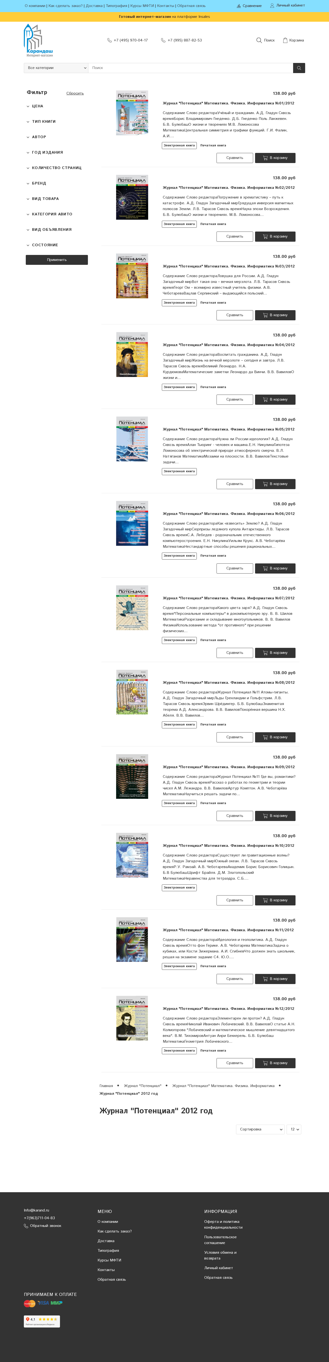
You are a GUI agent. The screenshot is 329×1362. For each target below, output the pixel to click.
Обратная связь (191, 6)
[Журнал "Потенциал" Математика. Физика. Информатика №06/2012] (132, 523)
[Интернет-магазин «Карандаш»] (38, 40)
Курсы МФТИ (142, 6)
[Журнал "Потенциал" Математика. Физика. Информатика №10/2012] (132, 855)
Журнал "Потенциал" (143, 1086)
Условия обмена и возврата (220, 1255)
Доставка (94, 6)
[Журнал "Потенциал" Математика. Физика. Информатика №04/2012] (132, 354)
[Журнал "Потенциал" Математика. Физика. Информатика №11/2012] (132, 939)
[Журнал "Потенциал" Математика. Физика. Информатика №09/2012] (132, 776)
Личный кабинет (218, 1268)
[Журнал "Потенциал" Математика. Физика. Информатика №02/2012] (132, 197)
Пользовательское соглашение (220, 1240)
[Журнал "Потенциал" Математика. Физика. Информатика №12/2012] (132, 1018)
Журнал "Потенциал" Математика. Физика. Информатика (224, 1086)
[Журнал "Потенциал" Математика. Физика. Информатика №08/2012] (132, 692)
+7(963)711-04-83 (39, 1218)
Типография (116, 6)
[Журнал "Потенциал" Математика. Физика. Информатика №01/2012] (132, 113)
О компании (35, 6)
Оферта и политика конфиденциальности (223, 1224)
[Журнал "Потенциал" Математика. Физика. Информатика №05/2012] (132, 439)
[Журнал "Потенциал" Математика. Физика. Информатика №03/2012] (132, 276)
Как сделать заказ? (65, 6)
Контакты (165, 6)
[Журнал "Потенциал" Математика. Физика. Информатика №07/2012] (132, 607)
